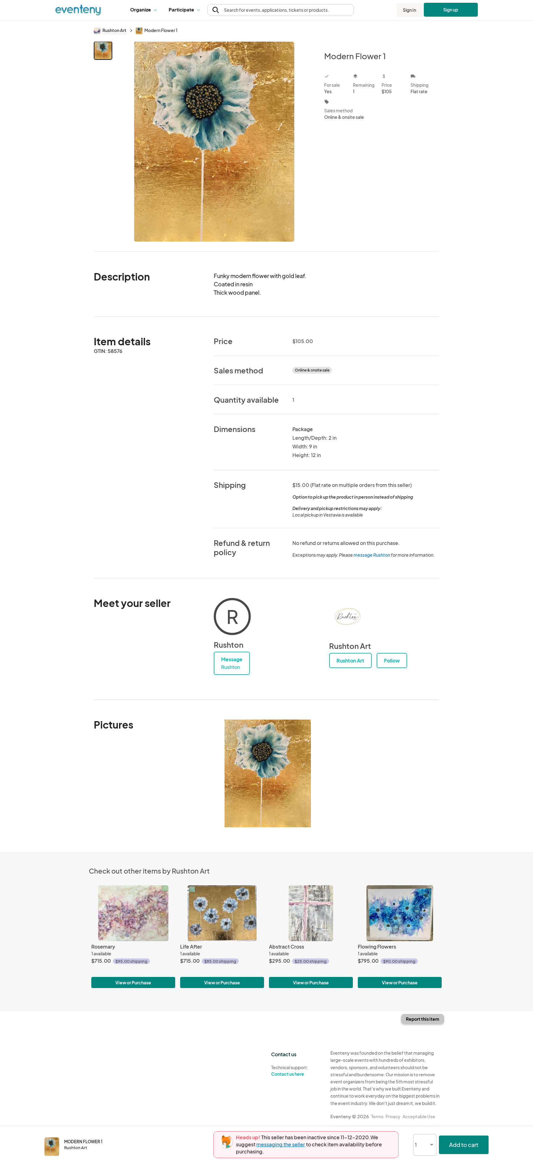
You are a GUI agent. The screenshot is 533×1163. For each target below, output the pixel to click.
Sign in (409, 10)
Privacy (393, 1116)
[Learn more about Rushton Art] (347, 616)
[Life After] (222, 913)
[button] (145, 9)
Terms (377, 1116)
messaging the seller (280, 1144)
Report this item (422, 1019)
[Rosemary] (133, 913)
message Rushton (371, 555)
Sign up (450, 9)
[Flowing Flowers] (400, 913)
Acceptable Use (419, 1116)
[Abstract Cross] (311, 913)
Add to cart (463, 1144)
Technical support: (289, 1071)
